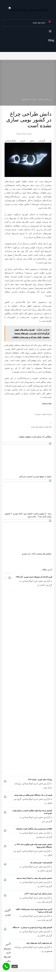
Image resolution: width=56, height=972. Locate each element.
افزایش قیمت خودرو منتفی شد (41, 862)
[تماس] (6, 966)
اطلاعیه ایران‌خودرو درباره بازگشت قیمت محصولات (34, 829)
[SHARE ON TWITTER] (49, 419)
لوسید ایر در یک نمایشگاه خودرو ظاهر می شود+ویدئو (33, 795)
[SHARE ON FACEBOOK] (44, 419)
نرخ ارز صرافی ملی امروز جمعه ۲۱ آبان (38, 894)
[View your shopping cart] (50, 23)
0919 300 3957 (39, 23)
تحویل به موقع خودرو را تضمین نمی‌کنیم (35, 476)
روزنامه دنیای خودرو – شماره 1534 (40, 779)
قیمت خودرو (34, 427)
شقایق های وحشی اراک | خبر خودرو (36, 554)
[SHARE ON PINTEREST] (35, 419)
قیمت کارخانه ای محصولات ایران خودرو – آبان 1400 (34, 577)
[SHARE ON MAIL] (31, 419)
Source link (46, 403)
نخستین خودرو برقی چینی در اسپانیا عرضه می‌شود (34, 878)
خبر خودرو (41, 427)
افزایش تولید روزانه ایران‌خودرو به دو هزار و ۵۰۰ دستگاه (32, 927)
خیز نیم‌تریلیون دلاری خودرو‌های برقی (39, 943)
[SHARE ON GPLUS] (40, 419)
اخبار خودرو (25, 99)
